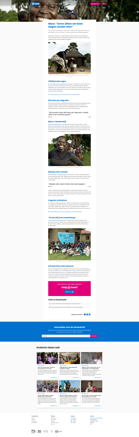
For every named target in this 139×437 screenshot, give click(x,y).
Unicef (61, 272)
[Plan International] (35, 4)
